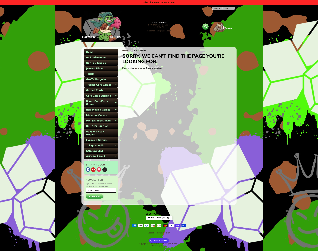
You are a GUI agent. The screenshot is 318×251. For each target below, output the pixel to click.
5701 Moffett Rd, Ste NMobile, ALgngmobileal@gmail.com (159, 28)
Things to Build (102, 146)
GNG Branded (94, 150)
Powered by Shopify (159, 246)
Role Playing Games (102, 110)
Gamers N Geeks (158, 244)
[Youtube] (93, 169)
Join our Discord (95, 68)
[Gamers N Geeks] (101, 26)
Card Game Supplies (102, 96)
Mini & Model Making (102, 121)
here (137, 68)
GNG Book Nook (102, 157)
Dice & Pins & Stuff (102, 126)
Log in (217, 8)
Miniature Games (102, 116)
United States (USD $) (158, 217)
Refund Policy (163, 232)
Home (89, 51)
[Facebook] (88, 169)
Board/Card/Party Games (102, 103)
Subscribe (94, 196)
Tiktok (90, 73)
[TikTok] (104, 169)
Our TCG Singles (96, 62)
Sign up (228, 8)
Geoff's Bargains (102, 80)
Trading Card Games (102, 85)
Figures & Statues (102, 140)
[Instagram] (99, 169)
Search (151, 232)
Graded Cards (94, 90)
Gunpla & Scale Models (102, 133)
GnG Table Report (97, 57)
